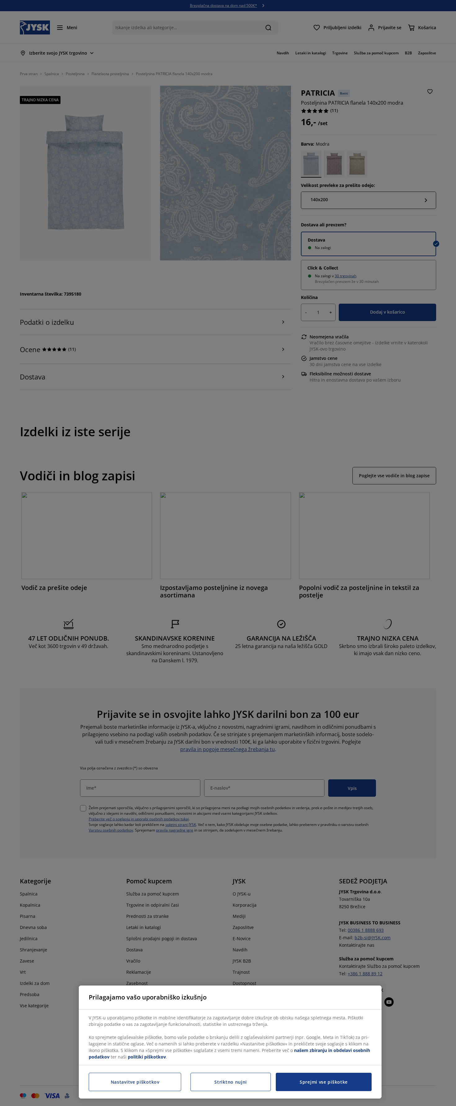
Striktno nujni (230, 1082)
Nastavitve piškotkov (135, 1082)
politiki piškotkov (147, 1057)
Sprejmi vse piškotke (324, 1082)
